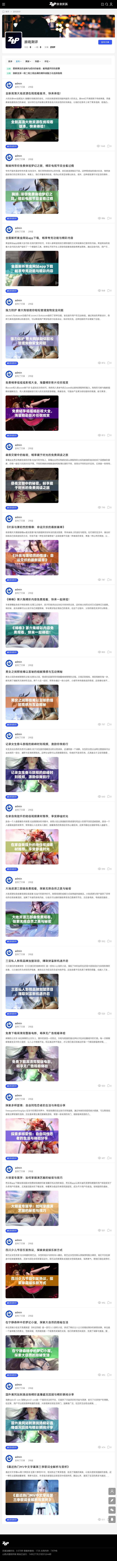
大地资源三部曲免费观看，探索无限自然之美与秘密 (38, 888)
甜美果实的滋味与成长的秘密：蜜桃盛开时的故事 (36, 68)
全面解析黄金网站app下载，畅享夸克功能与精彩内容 (39, 238)
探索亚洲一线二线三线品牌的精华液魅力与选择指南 (37, 73)
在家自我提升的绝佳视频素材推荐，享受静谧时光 (37, 816)
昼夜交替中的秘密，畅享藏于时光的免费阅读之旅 (37, 455)
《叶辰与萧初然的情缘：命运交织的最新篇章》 (35, 527)
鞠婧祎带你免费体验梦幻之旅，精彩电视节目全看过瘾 (40, 165)
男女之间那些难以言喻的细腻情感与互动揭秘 (34, 671)
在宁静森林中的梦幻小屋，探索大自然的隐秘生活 (37, 1322)
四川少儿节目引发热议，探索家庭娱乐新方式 (34, 1250)
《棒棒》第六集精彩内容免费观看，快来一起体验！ (38, 599)
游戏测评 (13, 146)
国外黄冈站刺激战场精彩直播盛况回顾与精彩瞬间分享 (40, 1394)
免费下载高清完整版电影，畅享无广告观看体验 (35, 1033)
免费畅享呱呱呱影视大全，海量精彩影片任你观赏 (37, 382)
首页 (7, 12)
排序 (10, 61)
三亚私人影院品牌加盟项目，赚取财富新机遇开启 (37, 961)
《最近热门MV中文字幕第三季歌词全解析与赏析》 (38, 1467)
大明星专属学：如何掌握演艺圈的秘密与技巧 (34, 1177)
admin (18, 83)
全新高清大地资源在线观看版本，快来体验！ (34, 93)
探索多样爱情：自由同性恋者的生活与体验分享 (35, 1105)
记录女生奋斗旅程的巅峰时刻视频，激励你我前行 (37, 744)
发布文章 (105, 42)
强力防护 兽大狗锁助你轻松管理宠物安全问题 (34, 310)
